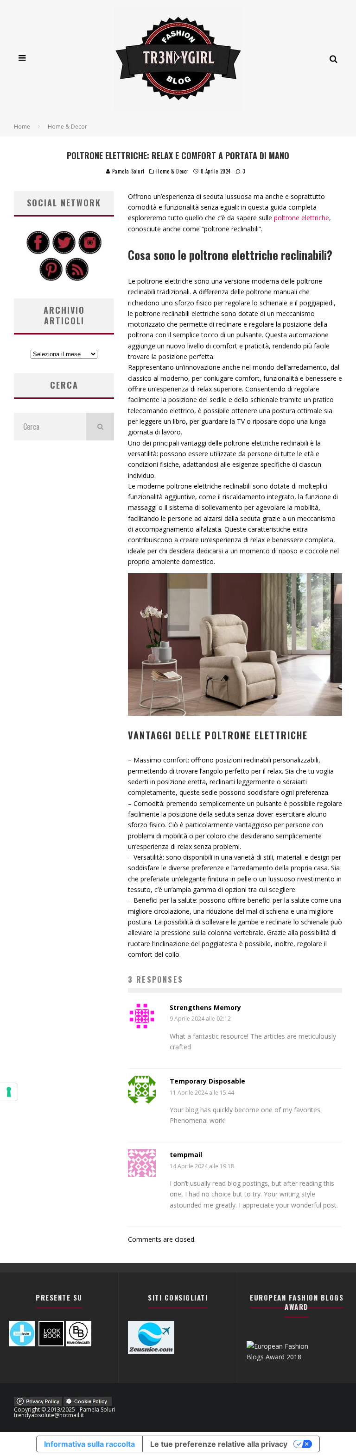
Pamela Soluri (127, 171)
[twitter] (64, 252)
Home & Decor (172, 171)
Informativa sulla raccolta (89, 1444)
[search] (100, 426)
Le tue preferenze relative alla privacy (218, 1444)
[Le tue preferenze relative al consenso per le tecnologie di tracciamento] (9, 1092)
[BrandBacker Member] (78, 1343)
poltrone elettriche (301, 217)
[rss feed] (77, 278)
